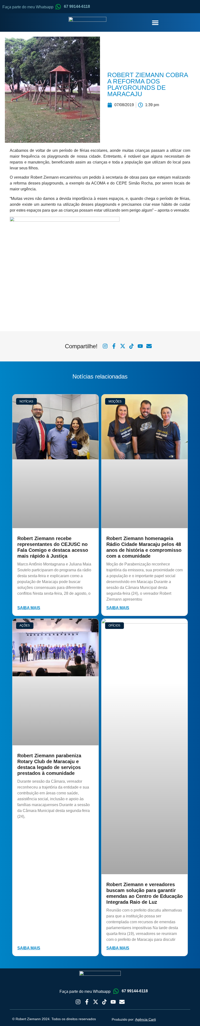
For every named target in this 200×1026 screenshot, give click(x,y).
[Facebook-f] (87, 1002)
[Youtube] (113, 1002)
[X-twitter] (95, 1002)
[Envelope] (122, 1002)
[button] (155, 22)
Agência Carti (145, 1019)
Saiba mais (28, 608)
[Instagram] (78, 1002)
